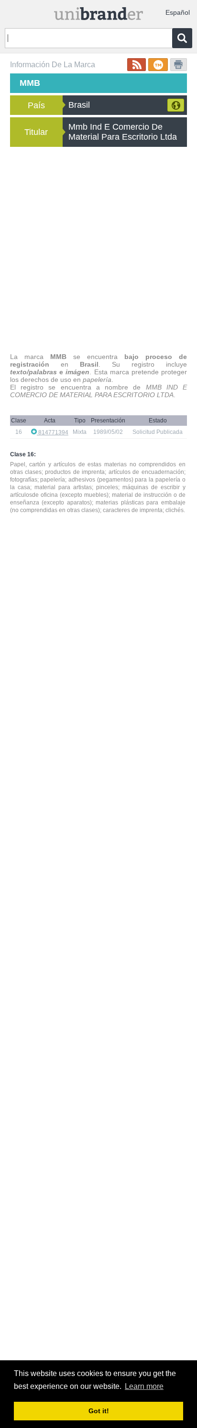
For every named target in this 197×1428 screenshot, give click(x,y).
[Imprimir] (178, 64)
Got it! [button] (98, 1411)
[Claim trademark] (158, 64)
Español (177, 12)
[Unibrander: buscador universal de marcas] (98, 11)
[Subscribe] (136, 64)
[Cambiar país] (175, 105)
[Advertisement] (98, 250)
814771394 (52, 432)
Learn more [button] (144, 1386)
